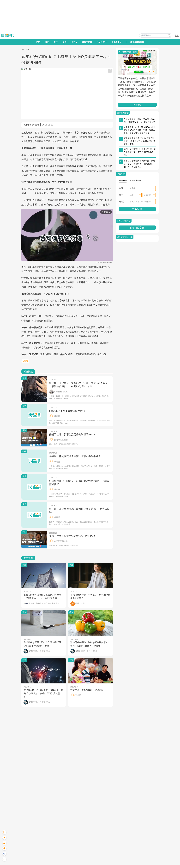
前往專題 (137, 105)
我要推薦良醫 (137, 227)
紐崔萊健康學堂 (137, 42)
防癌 (38, 42)
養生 (56, 42)
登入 (177, 35)
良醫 (22, 49)
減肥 (47, 42)
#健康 (25, 361)
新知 (64, 42)
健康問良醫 (87, 42)
